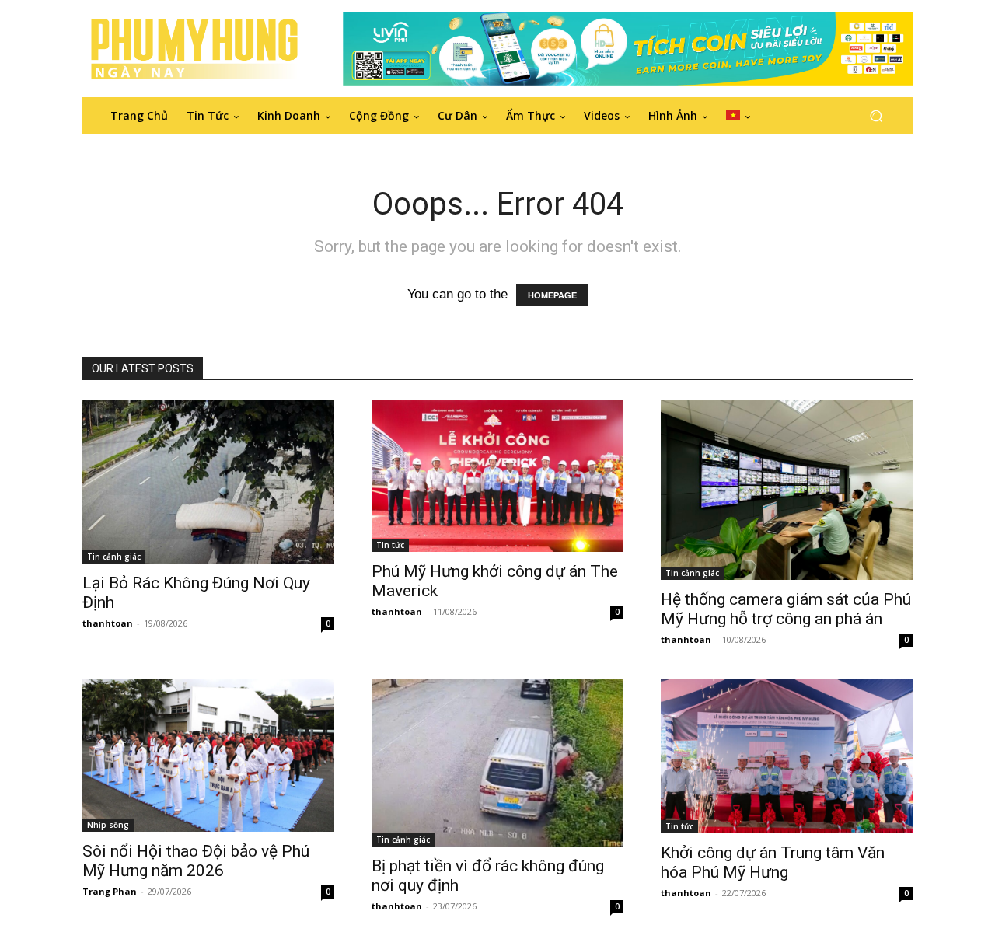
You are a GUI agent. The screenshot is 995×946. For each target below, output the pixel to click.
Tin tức (390, 544)
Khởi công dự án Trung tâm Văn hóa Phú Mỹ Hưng (773, 862)
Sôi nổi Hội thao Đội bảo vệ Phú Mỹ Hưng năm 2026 (195, 861)
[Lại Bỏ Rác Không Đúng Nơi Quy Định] (208, 482)
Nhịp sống (108, 824)
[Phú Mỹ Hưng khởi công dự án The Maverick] (497, 476)
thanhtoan (107, 623)
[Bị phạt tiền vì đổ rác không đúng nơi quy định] (497, 763)
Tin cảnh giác (114, 556)
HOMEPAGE (552, 295)
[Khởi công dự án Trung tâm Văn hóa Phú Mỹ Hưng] (787, 756)
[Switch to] (738, 115)
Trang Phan (109, 891)
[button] (875, 115)
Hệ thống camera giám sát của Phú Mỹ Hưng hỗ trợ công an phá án (786, 609)
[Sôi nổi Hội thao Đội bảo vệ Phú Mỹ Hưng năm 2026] (208, 755)
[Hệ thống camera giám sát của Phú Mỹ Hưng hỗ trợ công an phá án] (787, 490)
